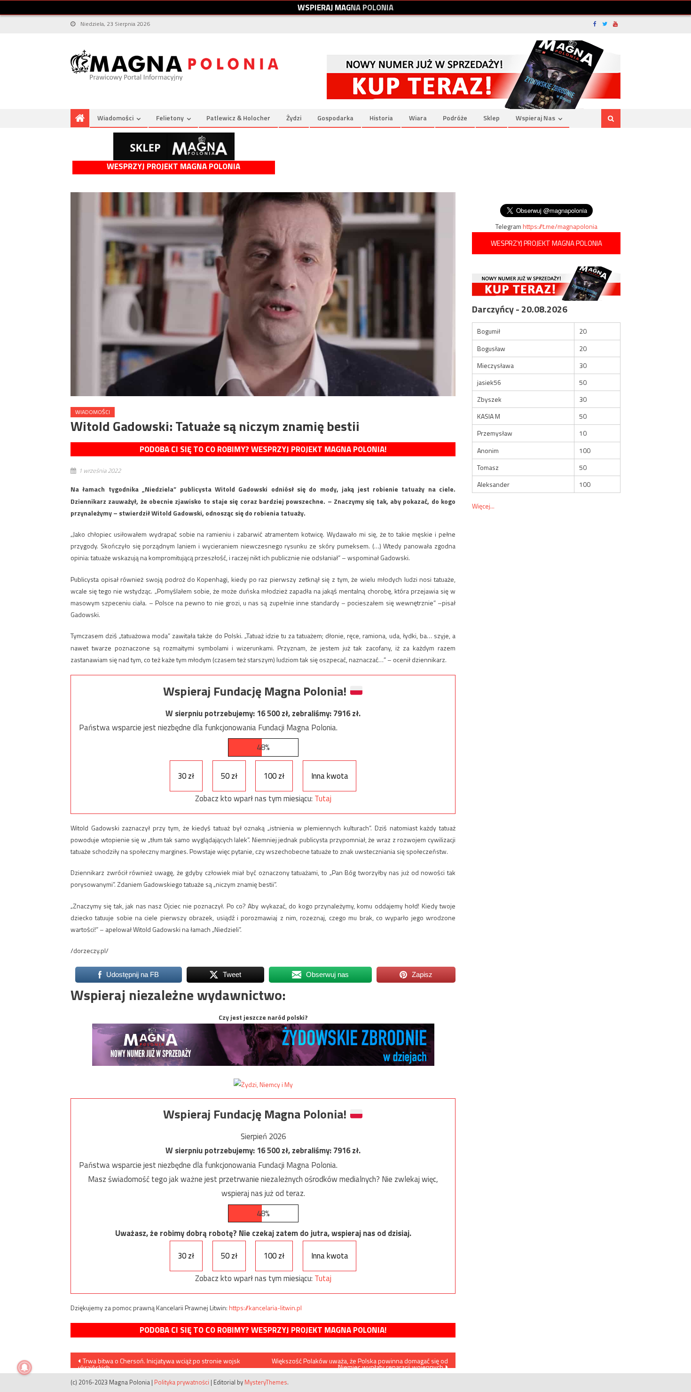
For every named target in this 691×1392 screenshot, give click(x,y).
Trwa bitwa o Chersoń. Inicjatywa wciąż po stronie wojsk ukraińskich (159, 1362)
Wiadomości (115, 118)
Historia (381, 118)
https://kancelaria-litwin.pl (265, 1308)
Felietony (170, 118)
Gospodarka (335, 118)
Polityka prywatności (181, 1382)
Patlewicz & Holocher (238, 118)
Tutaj (322, 798)
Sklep (491, 118)
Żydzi (293, 118)
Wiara (418, 118)
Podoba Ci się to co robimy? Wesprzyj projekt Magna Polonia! (263, 449)
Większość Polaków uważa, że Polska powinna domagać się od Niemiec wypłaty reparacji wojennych (360, 1362)
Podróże (455, 118)
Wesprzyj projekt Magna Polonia (173, 166)
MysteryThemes (265, 1382)
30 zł (186, 776)
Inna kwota (329, 776)
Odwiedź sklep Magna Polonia (174, 146)
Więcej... (483, 506)
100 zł (274, 776)
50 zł (229, 776)
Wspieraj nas (535, 118)
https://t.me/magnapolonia (560, 226)
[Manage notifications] (24, 1367)
